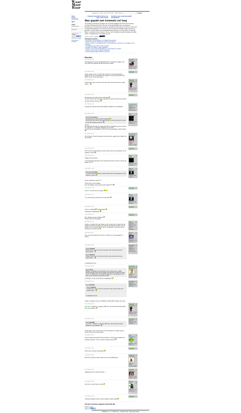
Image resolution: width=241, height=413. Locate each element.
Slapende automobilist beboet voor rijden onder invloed (98, 16)
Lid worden (75, 19)
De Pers (96, 36)
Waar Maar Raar (76, 5)
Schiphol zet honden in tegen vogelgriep (97, 47)
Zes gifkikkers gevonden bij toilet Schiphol (97, 46)
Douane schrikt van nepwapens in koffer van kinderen (100, 41)
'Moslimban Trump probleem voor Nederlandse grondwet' (101, 40)
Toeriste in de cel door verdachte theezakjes (98, 50)
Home (73, 16)
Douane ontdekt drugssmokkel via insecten (97, 51)
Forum (73, 17)
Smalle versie (124, 411)
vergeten (79, 37)
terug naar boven (134, 411)
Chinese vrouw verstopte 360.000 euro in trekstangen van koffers (103, 48)
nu (90, 407)
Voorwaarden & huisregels (75, 41)
